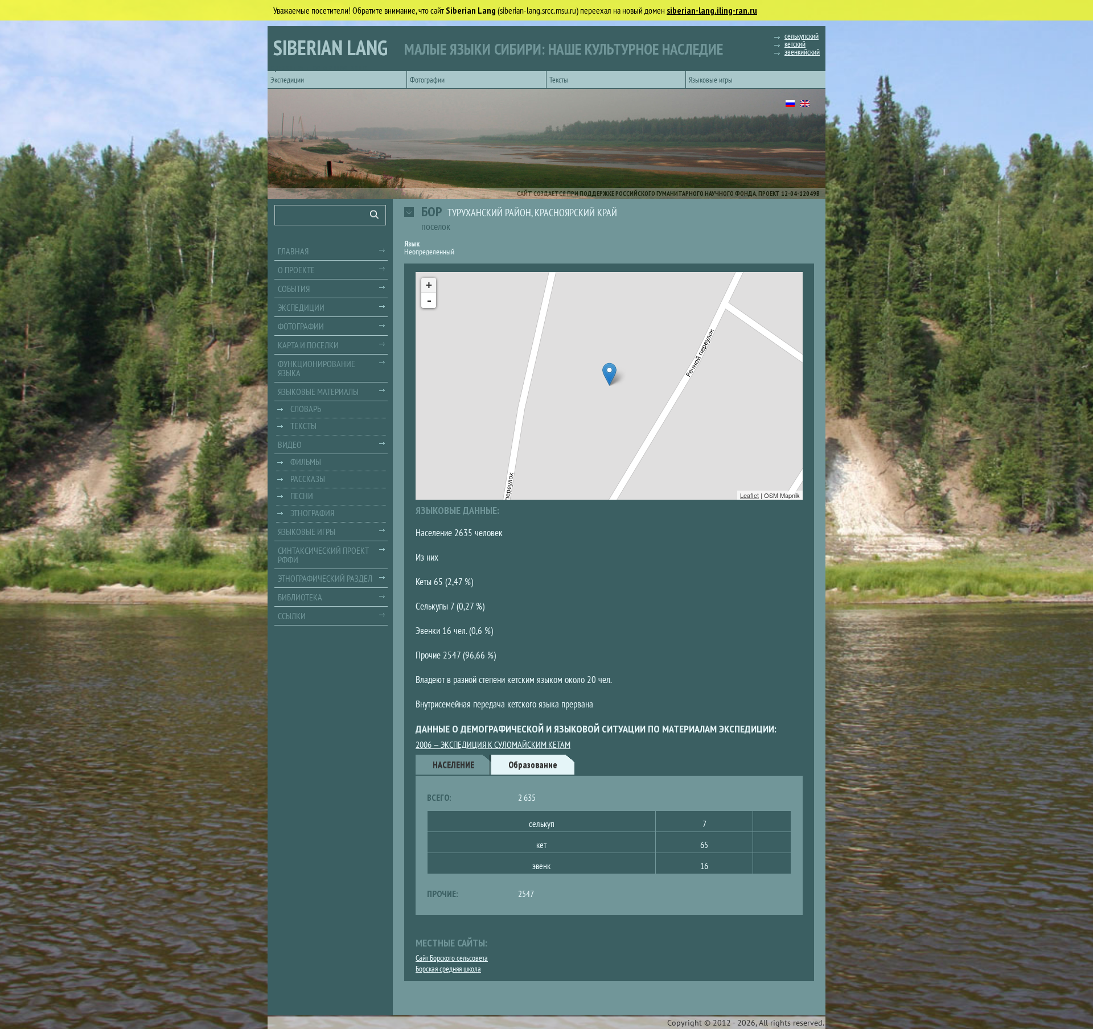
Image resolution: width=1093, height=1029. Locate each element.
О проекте (296, 269)
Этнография (312, 512)
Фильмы (305, 461)
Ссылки (292, 615)
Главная (293, 251)
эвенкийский (802, 52)
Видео (290, 444)
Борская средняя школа (448, 969)
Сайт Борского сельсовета (452, 958)
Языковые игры (711, 80)
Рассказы (307, 478)
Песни (301, 495)
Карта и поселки (308, 345)
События (294, 288)
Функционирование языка (316, 368)
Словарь (305, 408)
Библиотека (300, 597)
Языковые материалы (318, 391)
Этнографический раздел (325, 578)
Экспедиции (287, 80)
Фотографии (427, 80)
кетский (795, 44)
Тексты (558, 80)
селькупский (801, 36)
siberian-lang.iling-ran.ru (712, 10)
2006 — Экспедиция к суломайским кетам (493, 744)
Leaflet (749, 495)
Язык (412, 244)
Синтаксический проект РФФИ (323, 555)
